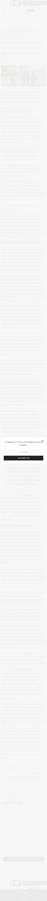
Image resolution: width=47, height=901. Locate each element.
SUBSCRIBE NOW (23, 458)
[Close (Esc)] (42, 441)
